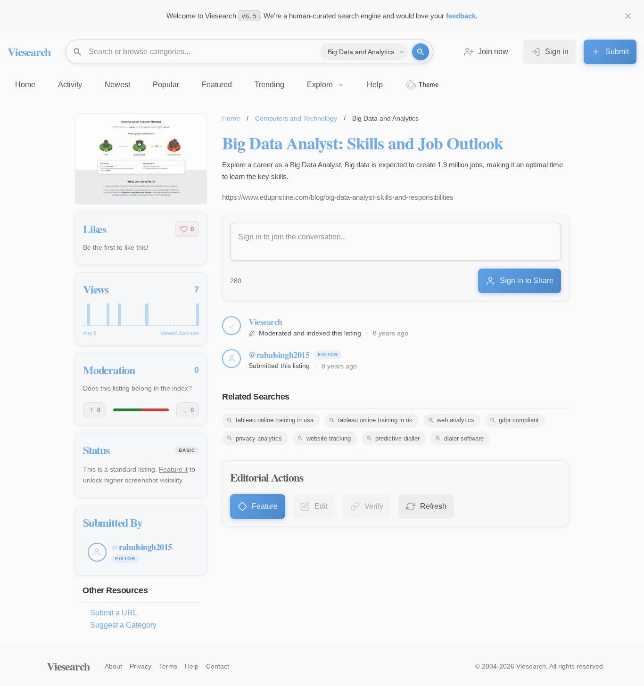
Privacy (140, 666)
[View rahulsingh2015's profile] (231, 358)
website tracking (328, 438)
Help (191, 666)
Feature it (173, 469)
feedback (461, 16)
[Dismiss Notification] (627, 16)
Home (231, 118)
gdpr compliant (519, 420)
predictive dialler (397, 438)
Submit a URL (113, 613)
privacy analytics (259, 438)
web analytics (455, 420)
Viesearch (29, 51)
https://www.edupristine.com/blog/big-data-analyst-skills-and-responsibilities (338, 197)
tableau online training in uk (375, 420)
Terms (168, 666)
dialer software (464, 438)
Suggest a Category (123, 625)
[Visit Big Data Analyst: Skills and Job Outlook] (141, 158)
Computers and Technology (296, 118)
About (113, 666)
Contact (217, 666)
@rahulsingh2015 (278, 354)
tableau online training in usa (275, 420)
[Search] (420, 51)
